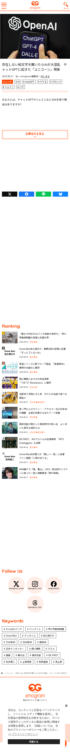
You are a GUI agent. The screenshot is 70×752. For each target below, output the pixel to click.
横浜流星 (36, 655)
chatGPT (30, 81)
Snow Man (11, 635)
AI (18, 81)
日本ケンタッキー (15, 648)
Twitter (9, 194)
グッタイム (30, 635)
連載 (8, 655)
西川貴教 (36, 648)
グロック (56, 81)
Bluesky (60, 194)
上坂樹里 (26, 661)
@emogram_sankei (16, 588)
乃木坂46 (10, 642)
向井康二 (10, 661)
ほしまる (45, 76)
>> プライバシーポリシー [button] (23, 734)
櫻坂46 (43, 642)
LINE (43, 194)
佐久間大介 (48, 635)
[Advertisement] (35, 166)
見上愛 (58, 661)
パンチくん (35, 629)
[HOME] (2, 673)
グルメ (51, 648)
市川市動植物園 (56, 629)
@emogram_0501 (35, 588)
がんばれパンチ (14, 629)
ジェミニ (9, 87)
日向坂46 (27, 642)
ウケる (43, 81)
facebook (26, 194)
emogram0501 (53, 588)
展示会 (21, 655)
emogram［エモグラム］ (35, 5)
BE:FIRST (53, 655)
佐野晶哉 (43, 661)
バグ (21, 87)
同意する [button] (33, 741)
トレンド (7, 81)
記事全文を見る (35, 133)
